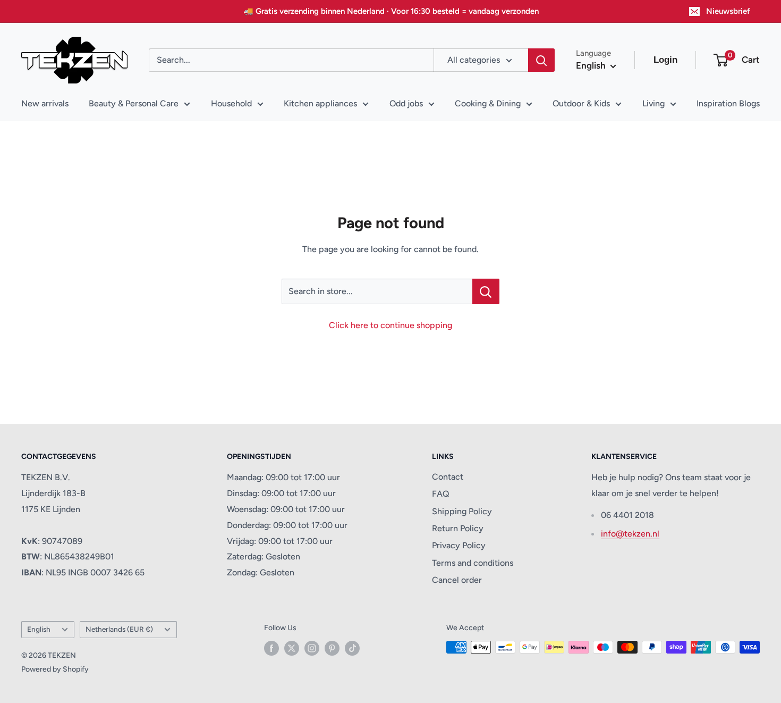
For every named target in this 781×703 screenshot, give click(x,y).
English (38, 629)
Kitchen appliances (320, 103)
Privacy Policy (459, 545)
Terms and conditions (472, 563)
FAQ (440, 494)
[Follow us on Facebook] (271, 648)
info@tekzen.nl (630, 534)
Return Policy (457, 528)
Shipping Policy (462, 511)
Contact (447, 477)
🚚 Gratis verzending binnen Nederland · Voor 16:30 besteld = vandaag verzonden (391, 11)
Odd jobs (406, 103)
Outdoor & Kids (581, 103)
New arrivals (45, 103)
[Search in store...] (485, 291)
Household (231, 103)
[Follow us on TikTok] (352, 648)
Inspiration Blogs (728, 103)
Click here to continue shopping (390, 325)
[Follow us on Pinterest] (332, 648)
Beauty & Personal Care (134, 103)
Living (653, 103)
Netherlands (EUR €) (119, 629)
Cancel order (457, 580)
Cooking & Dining (488, 103)
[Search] (541, 60)
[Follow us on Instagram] (311, 648)
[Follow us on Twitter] (291, 648)
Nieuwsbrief (728, 11)
